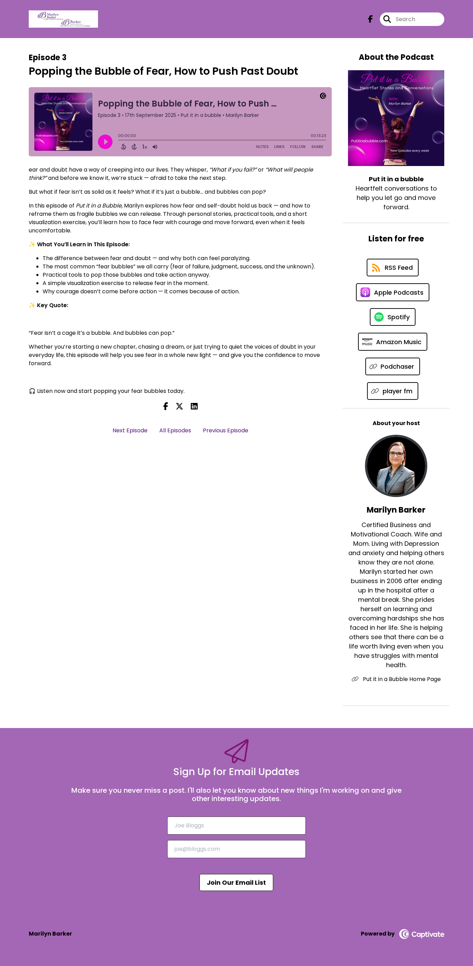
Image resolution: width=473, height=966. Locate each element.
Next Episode (130, 430)
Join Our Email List (236, 882)
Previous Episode (225, 430)
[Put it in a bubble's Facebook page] (370, 19)
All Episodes (175, 430)
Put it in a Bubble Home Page (401, 679)
